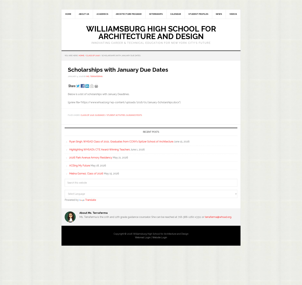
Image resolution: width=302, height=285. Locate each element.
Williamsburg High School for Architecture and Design (151, 32)
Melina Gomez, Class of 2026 (86, 173)
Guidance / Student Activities (110, 115)
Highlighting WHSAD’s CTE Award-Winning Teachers (99, 149)
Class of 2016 (87, 115)
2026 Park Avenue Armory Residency (90, 157)
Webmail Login (143, 237)
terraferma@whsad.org (218, 217)
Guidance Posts (134, 115)
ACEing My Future (79, 165)
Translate (90, 199)
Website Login (159, 237)
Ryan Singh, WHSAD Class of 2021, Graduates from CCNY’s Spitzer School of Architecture (121, 141)
